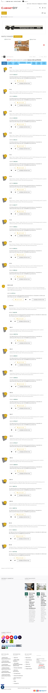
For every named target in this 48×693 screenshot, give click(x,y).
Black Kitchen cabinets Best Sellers (6, 672)
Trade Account (29, 668)
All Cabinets (5, 16)
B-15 (11, 111)
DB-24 (11, 392)
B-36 (10, 263)
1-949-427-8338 (17, 1)
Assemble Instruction (24, 83)
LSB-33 (11, 479)
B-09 (11, 67)
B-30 (10, 220)
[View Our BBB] (7, 641)
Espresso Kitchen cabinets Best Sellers (6, 675)
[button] (39, 7)
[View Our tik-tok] (3, 641)
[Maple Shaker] (21, 45)
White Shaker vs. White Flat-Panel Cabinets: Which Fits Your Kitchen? (43, 599)
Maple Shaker (10, 16)
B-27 (10, 198)
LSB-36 (11, 501)
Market (2, 678)
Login (44, 7)
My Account (29, 3)
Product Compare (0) (9, 56)
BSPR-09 (11, 305)
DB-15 (11, 327)
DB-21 (11, 370)
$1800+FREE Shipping (16, 660)
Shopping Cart (40, 3)
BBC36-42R (10, 285)
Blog (15, 681)
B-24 (10, 176)
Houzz (40, 662)
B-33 (10, 241)
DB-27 (11, 414)
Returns (27, 662)
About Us (16, 657)
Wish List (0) (34, 3)
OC (6, 689)
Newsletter (28, 666)
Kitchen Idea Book (18, 667)
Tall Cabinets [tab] (16, 63)
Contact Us (26, 1)
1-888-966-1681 (9, 1)
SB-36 (10, 544)
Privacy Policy (17, 673)
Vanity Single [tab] (33, 63)
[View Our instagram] (3, 637)
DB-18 (11, 349)
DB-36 (11, 457)
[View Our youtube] (11, 637)
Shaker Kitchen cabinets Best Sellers (6, 668)
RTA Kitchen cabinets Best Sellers (6, 658)
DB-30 (11, 436)
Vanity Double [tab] (38, 63)
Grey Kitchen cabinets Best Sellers (6, 665)
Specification (18, 36)
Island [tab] (29, 62)
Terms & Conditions (18, 675)
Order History (29, 659)
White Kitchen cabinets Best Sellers (6, 661)
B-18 (11, 133)
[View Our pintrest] (7, 637)
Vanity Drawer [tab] (44, 63)
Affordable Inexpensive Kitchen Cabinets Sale (17, 664)
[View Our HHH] (11, 641)
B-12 (11, 89)
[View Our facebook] (16, 637)
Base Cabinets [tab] (4, 63)
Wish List (28, 664)
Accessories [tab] (22, 62)
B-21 (11, 154)
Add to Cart (21, 80)
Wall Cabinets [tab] (10, 63)
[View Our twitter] (20, 637)
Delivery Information (16, 670)
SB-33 (10, 523)
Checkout (45, 3)
